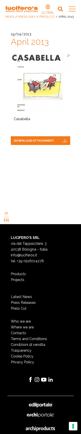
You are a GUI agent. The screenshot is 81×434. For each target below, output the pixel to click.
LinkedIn (50, 379)
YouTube (43, 379)
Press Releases (23, 302)
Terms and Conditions (29, 339)
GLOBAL (47, 7)
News (9, 16)
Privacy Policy (22, 362)
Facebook (30, 379)
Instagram (37, 379)
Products (18, 274)
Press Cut (47, 16)
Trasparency (21, 350)
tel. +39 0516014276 (27, 261)
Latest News (21, 297)
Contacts (18, 333)
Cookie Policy (22, 356)
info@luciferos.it (24, 255)
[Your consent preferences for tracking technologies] (73, 426)
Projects (17, 280)
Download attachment (34, 140)
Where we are (22, 327)
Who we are (21, 321)
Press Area (27, 16)
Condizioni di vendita (28, 345)
